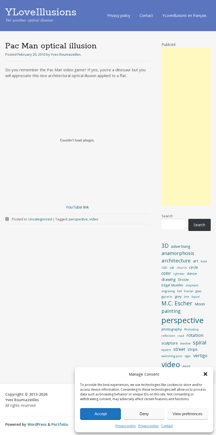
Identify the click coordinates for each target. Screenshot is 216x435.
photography (171, 329)
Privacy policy (125, 426)
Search (167, 216)
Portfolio (59, 424)
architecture (176, 260)
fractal (188, 291)
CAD (164, 267)
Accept (101, 414)
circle (193, 267)
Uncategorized (40, 219)
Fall (179, 291)
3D (165, 245)
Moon (200, 303)
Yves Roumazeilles (66, 54)
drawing (168, 279)
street (179, 349)
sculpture (169, 343)
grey (178, 296)
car (172, 267)
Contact (167, 426)
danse (192, 273)
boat (204, 261)
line (186, 297)
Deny (144, 414)
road (181, 336)
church (182, 267)
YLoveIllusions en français (185, 15)
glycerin (166, 297)
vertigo (200, 355)
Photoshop (191, 329)
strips (193, 349)
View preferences (188, 414)
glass (198, 291)
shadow (185, 343)
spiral (199, 342)
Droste (183, 279)
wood (186, 366)
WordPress (37, 424)
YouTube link (77, 207)
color (166, 273)
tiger (188, 356)
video (93, 219)
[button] (205, 374)
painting (171, 311)
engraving (168, 291)
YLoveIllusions (40, 12)
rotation (195, 335)
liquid (195, 297)
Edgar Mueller (172, 285)
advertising (180, 246)
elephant (192, 285)
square (166, 350)
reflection (168, 336)
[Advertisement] (186, 126)
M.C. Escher (176, 303)
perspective (78, 219)
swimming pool (171, 356)
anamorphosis (177, 253)
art (195, 260)
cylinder (179, 274)
